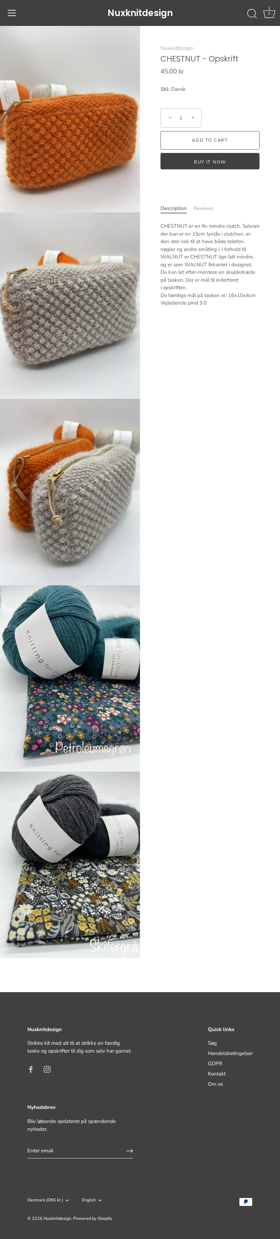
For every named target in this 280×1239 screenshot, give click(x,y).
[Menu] (11, 12)
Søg (212, 1043)
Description (173, 208)
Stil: (165, 89)
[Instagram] (47, 1068)
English (89, 1200)
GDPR (215, 1063)
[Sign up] (129, 1151)
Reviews (203, 208)
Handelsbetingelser (230, 1053)
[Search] (252, 14)
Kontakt (217, 1073)
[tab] (177, 208)
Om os (215, 1084)
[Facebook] (30, 1068)
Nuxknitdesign (140, 13)
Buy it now (210, 162)
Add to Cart (210, 140)
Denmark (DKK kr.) (45, 1200)
